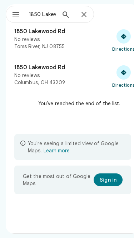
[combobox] (42, 14)
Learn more (57, 150)
